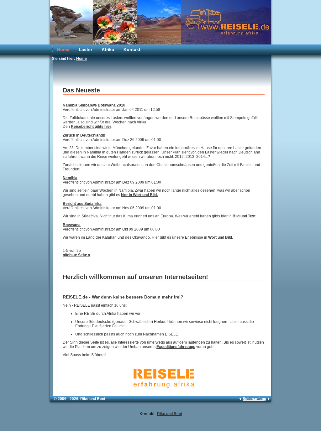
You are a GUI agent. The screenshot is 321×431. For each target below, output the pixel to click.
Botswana (72, 225)
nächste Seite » (76, 255)
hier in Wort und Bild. (139, 195)
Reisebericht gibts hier (91, 126)
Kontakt (132, 49)
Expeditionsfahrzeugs (175, 347)
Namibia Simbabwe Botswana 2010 (94, 105)
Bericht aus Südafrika (82, 203)
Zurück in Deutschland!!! (85, 135)
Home (63, 49)
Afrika (108, 49)
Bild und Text (244, 216)
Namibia (70, 178)
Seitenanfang (254, 399)
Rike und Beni (169, 414)
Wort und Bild (220, 237)
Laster (85, 49)
